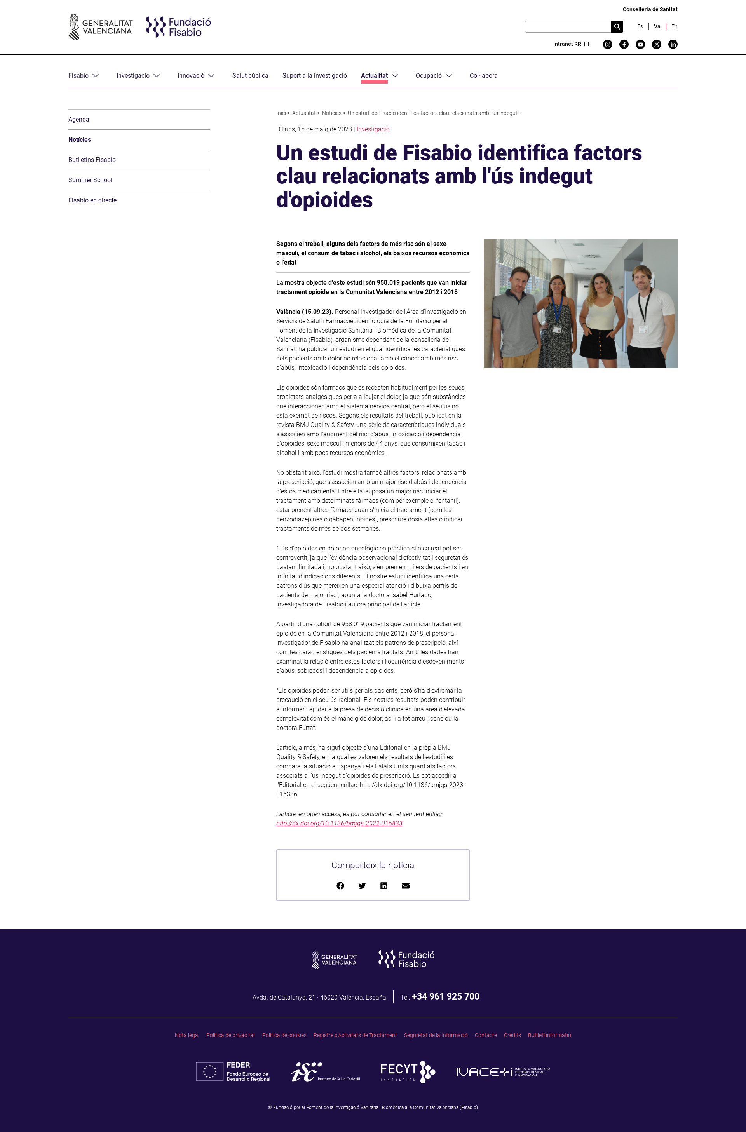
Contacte (486, 1035)
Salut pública (250, 75)
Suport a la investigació (314, 75)
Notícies (79, 139)
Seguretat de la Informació (436, 1035)
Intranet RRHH (571, 44)
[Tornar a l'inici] (725, 1111)
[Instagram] (607, 44)
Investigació (133, 75)
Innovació (191, 75)
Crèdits (512, 1035)
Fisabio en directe (92, 200)
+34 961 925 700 (445, 996)
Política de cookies (284, 1035)
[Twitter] (656, 44)
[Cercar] (617, 27)
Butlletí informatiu (549, 1035)
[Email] (406, 885)
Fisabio (78, 75)
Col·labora (484, 75)
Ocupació (429, 75)
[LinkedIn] (384, 885)
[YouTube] (640, 44)
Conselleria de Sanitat (650, 9)
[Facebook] (624, 44)
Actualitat (374, 75)
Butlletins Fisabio (92, 160)
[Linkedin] (673, 44)
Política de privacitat (230, 1035)
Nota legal (187, 1035)
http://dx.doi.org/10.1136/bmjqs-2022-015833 (339, 823)
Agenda (78, 119)
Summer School (90, 180)
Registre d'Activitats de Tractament (355, 1035)
